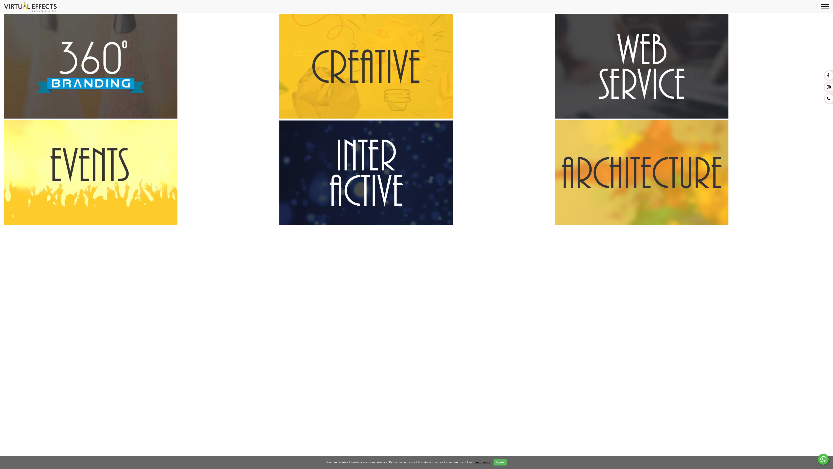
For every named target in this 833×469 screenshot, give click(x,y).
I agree (500, 462)
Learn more (482, 462)
